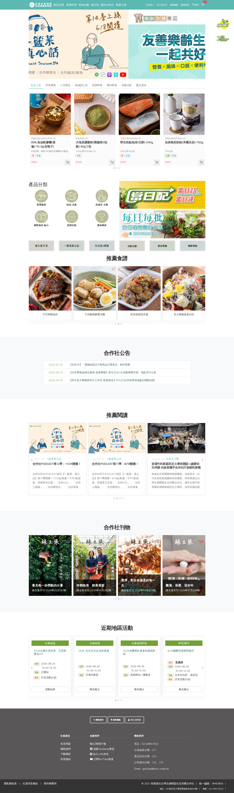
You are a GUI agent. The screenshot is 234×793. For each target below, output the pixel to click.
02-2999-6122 (146, 743)
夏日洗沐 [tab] (141, 85)
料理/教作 (183, 643)
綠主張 (95, 4)
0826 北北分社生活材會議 (93, 650)
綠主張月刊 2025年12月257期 (114, 585)
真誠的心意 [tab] (81, 85)
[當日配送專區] (162, 194)
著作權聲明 (50, 783)
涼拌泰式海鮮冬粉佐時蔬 (202, 314)
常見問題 (65, 743)
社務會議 (50, 643)
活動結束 (50, 689)
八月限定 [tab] (65, 85)
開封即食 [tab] (112, 85)
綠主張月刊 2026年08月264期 (159, 585)
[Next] (202, 43)
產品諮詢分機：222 (145, 756)
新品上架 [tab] (36, 85)
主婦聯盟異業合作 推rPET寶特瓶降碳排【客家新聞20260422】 (193, 465)
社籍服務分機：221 (145, 750)
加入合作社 (162, 5)
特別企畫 (83, 4)
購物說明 (185, 5)
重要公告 (121, 4)
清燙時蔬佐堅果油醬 (112, 314)
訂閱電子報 (99, 743)
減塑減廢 (145, 458)
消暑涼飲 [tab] (126, 85)
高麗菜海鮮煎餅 (157, 314)
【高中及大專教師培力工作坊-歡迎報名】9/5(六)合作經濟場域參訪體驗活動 (112, 380)
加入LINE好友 (100, 754)
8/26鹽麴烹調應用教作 (181, 650)
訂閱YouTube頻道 (103, 759)
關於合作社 (107, 4)
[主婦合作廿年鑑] (222, 38)
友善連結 (65, 759)
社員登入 (150, 5)
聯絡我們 (65, 748)
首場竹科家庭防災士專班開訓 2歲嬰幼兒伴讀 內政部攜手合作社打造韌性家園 (75, 465)
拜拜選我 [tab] (51, 85)
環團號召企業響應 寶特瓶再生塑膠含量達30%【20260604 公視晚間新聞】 (135, 465)
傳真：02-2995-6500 (213, 789)
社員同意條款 (30, 783)
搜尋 (197, 5)
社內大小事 (72, 458)
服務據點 (174, 5)
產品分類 (58, 4)
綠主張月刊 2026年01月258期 (70, 587)
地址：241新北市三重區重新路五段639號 (179, 789)
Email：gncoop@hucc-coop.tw (151, 768)
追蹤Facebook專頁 (103, 748)
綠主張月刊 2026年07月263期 (204, 585)
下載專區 (65, 754)
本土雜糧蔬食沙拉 (68, 314)
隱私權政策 (10, 783)
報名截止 (95, 689)
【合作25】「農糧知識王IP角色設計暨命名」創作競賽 (99, 364)
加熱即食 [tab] (97, 85)
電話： (138, 743)
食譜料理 (71, 4)
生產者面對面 (139, 643)
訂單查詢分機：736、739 (148, 762)
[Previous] (32, 43)
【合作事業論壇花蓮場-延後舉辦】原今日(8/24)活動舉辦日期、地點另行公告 (112, 372)
